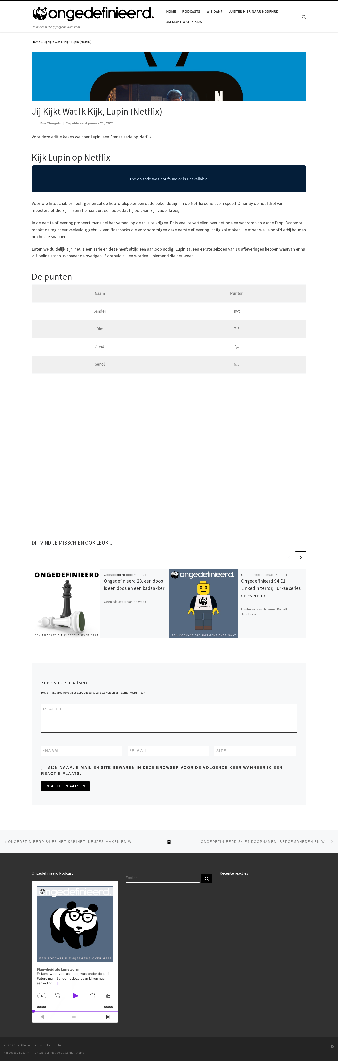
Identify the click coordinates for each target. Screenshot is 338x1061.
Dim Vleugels (50, 123)
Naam (50, 751)
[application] (75, 946)
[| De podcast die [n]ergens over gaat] (93, 12)
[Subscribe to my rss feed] (332, 1047)
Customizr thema (72, 1052)
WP (29, 1052)
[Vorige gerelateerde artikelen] (288, 556)
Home (36, 42)
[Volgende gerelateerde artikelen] (300, 556)
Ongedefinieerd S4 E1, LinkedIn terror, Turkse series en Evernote (271, 588)
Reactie (53, 709)
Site (221, 751)
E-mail (138, 751)
